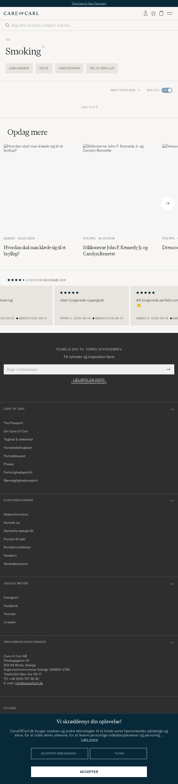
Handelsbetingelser (18, 448)
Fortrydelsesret (14, 456)
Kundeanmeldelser (17, 547)
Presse (8, 464)
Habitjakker (19, 68)
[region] (89, 306)
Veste (44, 68)
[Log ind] (145, 13)
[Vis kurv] (161, 13)
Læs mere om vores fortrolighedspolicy (89, 381)
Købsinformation (16, 514)
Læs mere (89, 739)
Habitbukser (69, 68)
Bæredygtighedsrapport (21, 480)
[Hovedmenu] (169, 13)
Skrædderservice (16, 564)
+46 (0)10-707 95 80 (24, 679)
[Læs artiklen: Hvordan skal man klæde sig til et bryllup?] (40, 203)
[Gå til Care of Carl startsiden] (21, 13)
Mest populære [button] (123, 90)
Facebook (11, 606)
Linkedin (10, 622)
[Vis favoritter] (153, 13)
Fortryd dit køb (14, 539)
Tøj (8, 39)
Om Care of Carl (16, 431)
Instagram (11, 597)
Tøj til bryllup (102, 68)
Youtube (10, 614)
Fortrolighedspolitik (18, 472)
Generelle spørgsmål (19, 531)
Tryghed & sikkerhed (18, 439)
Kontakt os (12, 523)
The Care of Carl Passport (89, 3)
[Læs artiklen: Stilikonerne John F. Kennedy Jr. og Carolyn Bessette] (119, 203)
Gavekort (10, 555)
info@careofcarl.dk (29, 683)
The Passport (13, 423)
